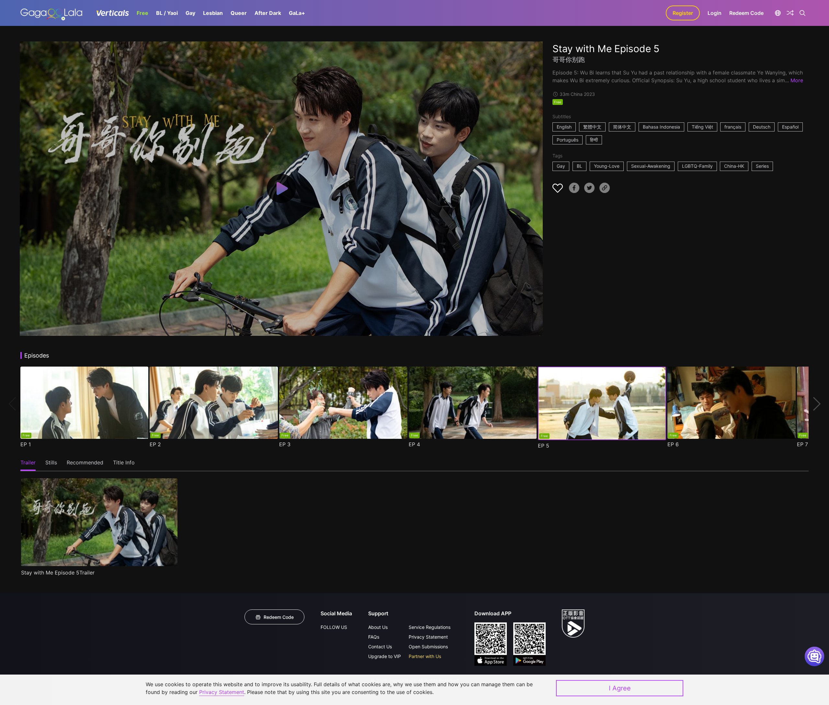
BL (579, 166)
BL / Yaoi (167, 13)
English (564, 127)
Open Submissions (428, 646)
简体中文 (622, 127)
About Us (378, 627)
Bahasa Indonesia (661, 127)
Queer (239, 13)
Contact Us (380, 646)
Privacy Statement (428, 637)
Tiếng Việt (702, 127)
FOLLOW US (334, 627)
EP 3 (284, 444)
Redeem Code (746, 13)
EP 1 (25, 444)
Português (567, 139)
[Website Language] (777, 12)
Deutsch (761, 127)
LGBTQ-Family (697, 166)
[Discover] (790, 13)
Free (142, 13)
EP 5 (543, 445)
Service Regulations (429, 627)
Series (762, 166)
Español (790, 127)
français (732, 127)
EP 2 (155, 444)
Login (714, 13)
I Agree (620, 688)
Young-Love (606, 166)
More (796, 80)
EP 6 (673, 444)
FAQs (373, 637)
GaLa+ (297, 13)
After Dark (268, 13)
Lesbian (213, 13)
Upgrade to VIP (384, 656)
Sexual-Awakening (650, 166)
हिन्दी (594, 139)
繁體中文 (592, 127)
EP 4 (414, 444)
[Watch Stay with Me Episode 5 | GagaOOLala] (51, 13)
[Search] (802, 12)
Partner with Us (425, 656)
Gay (190, 13)
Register (683, 13)
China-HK (734, 166)
